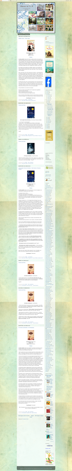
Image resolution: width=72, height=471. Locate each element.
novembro (49, 96)
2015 (47, 91)
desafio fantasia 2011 (48, 230)
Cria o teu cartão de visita (48, 87)
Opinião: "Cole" (48, 376)
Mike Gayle (47, 320)
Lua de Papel (47, 304)
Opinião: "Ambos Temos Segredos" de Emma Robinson (51, 403)
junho (48, 102)
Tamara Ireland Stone (48, 359)
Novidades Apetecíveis (48, 327)
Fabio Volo (47, 255)
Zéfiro (46, 371)
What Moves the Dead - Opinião (51, 418)
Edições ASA (47, 236)
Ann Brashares (24, 285)
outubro (48, 97)
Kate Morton (47, 292)
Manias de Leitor (48, 307)
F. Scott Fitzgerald (48, 254)
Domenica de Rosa (48, 234)
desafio (46, 229)
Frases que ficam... (22, 105)
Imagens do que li (48, 267)
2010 (47, 126)
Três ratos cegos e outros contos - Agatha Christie (51, 381)
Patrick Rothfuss (47, 336)
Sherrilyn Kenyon (48, 357)
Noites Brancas (47, 325)
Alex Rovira (23, 135)
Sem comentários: (31, 134)
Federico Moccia (48, 257)
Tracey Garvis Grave (48, 365)
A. (46, 37)
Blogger (51, 468)
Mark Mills (47, 311)
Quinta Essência (35, 285)
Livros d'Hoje (47, 301)
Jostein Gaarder (47, 286)
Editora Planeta (28, 100)
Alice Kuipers (47, 186)
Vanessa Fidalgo (48, 367)
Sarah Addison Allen (48, 354)
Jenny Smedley (47, 273)
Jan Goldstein (47, 270)
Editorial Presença (48, 242)
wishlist (46, 370)
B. (45, 205)
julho (48, 101)
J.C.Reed (46, 268)
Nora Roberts (47, 326)
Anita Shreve (47, 194)
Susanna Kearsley (48, 358)
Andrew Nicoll (47, 193)
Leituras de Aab (47, 76)
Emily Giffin (47, 250)
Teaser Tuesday (47, 360)
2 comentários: (30, 99)
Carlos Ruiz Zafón (24, 163)
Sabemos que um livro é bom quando (49, 348)
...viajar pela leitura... (48, 423)
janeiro (48, 122)
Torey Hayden (47, 364)
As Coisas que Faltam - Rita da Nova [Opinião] (51, 437)
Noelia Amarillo (47, 324)
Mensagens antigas (39, 415)
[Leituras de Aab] (48, 86)
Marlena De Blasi (48, 313)
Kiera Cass (47, 293)
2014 (47, 92)
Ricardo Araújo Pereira (48, 345)
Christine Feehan (48, 220)
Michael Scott (47, 318)
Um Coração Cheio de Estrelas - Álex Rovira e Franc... (50, 109)
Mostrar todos (52, 441)
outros (46, 333)
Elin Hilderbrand (47, 243)
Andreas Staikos (47, 192)
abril (48, 118)
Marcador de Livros (49, 434)
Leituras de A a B (48, 299)
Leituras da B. (27, 34)
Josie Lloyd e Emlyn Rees (49, 284)
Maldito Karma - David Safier (24, 38)
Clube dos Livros (49, 386)
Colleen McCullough (48, 223)
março (48, 119)
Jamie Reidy (47, 269)
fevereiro (48, 121)
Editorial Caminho (48, 240)
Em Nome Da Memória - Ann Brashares (26, 327)
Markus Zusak (47, 312)
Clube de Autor (47, 222)
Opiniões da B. (33, 100)
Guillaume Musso (48, 263)
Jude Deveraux (47, 287)
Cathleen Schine (48, 215)
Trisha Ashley (47, 366)
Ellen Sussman (47, 249)
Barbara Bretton (47, 207)
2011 (47, 125)
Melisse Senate (47, 314)
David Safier (24, 100)
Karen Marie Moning (48, 291)
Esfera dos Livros (48, 253)
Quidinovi (46, 343)
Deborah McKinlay (48, 228)
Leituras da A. (21, 34)
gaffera (42, 468)
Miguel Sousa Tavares (48, 319)
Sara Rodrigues (47, 353)
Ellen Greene (47, 248)
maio (48, 117)
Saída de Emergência (48, 351)
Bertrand (46, 208)
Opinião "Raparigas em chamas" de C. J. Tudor (51, 411)
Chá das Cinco (47, 217)
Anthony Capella (48, 198)
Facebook (47, 256)
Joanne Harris (47, 280)
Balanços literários (48, 206)
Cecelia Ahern (47, 216)
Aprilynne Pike (47, 199)
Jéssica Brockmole (48, 275)
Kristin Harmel (47, 294)
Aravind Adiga (47, 201)
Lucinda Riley (47, 306)
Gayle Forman (47, 262)
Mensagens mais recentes (24, 415)
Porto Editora (47, 342)
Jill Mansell (47, 276)
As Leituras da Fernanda (48, 400)
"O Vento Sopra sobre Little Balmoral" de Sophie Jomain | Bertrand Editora (49, 388)
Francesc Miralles (35, 135)
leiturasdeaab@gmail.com (49, 42)
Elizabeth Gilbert (48, 247)
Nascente (46, 321)
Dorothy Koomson (48, 235)
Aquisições (47, 200)
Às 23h (47, 431)
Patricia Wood (47, 335)
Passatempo (47, 334)
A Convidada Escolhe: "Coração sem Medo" (51, 395)
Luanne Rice (47, 305)
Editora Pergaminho (29, 135)
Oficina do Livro (47, 329)
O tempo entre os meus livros (49, 392)
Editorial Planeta (47, 241)
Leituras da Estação (48, 298)
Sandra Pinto (47, 352)
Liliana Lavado (47, 300)
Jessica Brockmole (48, 274)
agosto (48, 100)
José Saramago (47, 283)
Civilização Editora (48, 221)
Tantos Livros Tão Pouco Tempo (49, 375)
